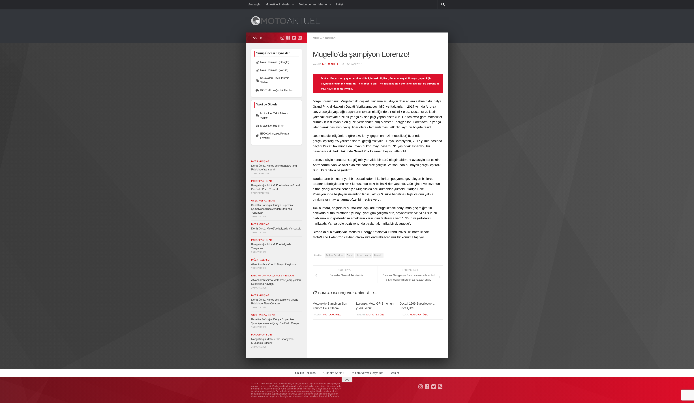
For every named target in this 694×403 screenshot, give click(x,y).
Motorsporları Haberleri (313, 4)
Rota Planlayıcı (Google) (274, 62)
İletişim (340, 4)
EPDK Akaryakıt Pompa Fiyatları (274, 135)
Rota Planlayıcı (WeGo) (274, 70)
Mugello (378, 255)
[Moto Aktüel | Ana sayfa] (285, 20)
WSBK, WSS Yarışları (263, 201)
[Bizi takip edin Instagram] (282, 38)
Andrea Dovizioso (334, 255)
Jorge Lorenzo (364, 255)
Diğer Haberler (261, 260)
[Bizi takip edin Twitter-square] (294, 38)
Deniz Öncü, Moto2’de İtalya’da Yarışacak (276, 228)
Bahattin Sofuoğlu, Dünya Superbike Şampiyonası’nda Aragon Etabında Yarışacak (272, 208)
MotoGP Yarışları (324, 37)
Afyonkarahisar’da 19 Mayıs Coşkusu (273, 264)
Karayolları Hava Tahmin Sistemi (274, 80)
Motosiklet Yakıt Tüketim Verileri (274, 115)
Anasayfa (254, 4)
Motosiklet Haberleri (278, 4)
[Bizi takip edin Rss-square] (299, 38)
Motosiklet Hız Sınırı (272, 125)
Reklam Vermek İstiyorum (367, 372)
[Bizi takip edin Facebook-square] (288, 38)
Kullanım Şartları (333, 372)
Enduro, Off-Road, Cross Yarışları (272, 275)
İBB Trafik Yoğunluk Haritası (276, 90)
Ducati (350, 255)
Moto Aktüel (331, 64)
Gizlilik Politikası (305, 372)
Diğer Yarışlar (260, 161)
